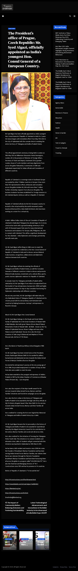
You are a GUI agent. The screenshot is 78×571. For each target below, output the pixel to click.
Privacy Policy (63, 567)
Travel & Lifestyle (61, 148)
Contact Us (55, 567)
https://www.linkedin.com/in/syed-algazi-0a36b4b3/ (22, 484)
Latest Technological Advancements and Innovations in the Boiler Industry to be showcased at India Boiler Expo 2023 (36, 507)
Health (57, 128)
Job (56, 138)
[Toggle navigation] (74, 16)
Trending (58, 153)
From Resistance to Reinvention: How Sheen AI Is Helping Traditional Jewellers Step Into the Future (64, 63)
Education (58, 118)
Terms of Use (72, 567)
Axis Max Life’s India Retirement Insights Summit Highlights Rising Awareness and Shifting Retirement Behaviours (64, 50)
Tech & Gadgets (60, 143)
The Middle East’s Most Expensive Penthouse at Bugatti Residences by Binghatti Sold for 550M (63, 74)
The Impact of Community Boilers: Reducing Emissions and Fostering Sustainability (14, 506)
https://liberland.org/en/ (13, 488)
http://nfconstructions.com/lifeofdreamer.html (20, 479)
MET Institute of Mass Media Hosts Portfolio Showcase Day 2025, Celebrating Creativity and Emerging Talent (64, 37)
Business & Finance (61, 113)
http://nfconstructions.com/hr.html (16, 493)
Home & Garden (60, 133)
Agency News (12, 28)
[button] (70, 16)
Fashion (57, 123)
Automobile (59, 108)
